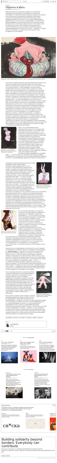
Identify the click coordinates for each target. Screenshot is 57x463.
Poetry (40, 340)
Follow (12, 325)
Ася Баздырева (9, 9)
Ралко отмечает (12, 251)
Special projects (6, 405)
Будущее (35, 317)
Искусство (8, 5)
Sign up (3, 455)
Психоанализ (28, 317)
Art (1, 340)
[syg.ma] (1, 1)
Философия (22, 317)
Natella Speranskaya (38, 377)
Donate (24, 1)
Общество (40, 317)
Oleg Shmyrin (8, 377)
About (8, 455)
